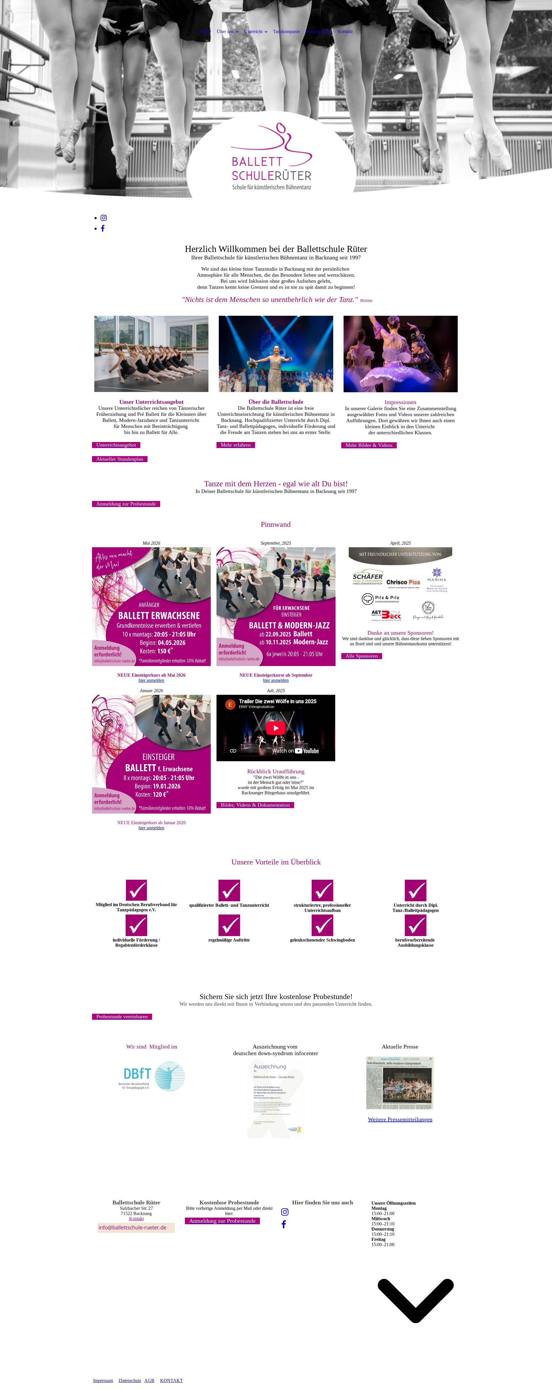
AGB (149, 1380)
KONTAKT (171, 1380)
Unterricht (253, 31)
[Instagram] (104, 218)
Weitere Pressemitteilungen (400, 1119)
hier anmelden (151, 680)
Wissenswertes (319, 31)
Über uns (225, 31)
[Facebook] (103, 228)
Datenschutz (130, 1380)
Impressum (103, 1380)
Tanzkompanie (286, 31)
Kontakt (345, 31)
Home (205, 31)
